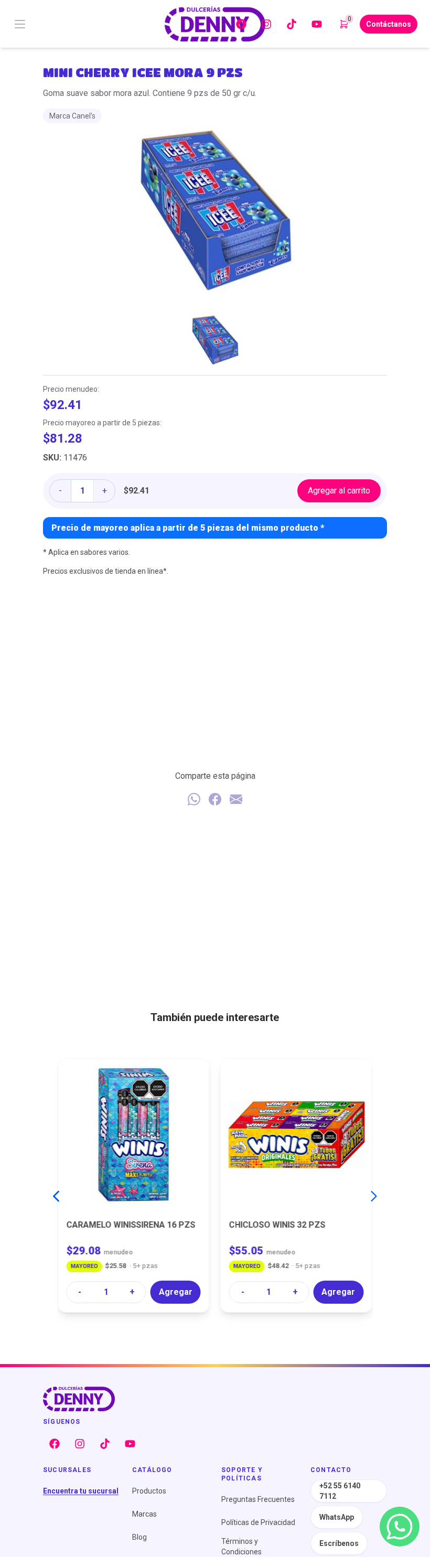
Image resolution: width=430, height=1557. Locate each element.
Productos (149, 1491)
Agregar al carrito (339, 491)
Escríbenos (339, 1543)
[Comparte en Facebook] (215, 799)
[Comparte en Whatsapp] (194, 799)
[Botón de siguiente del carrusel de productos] (373, 1196)
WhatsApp (336, 1517)
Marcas (144, 1514)
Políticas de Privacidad (258, 1522)
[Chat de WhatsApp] (400, 1527)
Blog (139, 1537)
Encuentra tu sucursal (81, 1491)
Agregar (175, 1291)
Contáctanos (388, 24)
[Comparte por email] (236, 799)
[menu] (80, 24)
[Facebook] (241, 24)
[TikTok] (291, 24)
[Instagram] (266, 24)
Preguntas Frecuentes (258, 1499)
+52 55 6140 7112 (339, 1490)
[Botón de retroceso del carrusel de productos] (56, 1196)
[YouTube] (316, 24)
